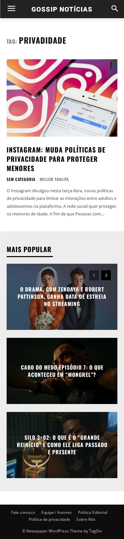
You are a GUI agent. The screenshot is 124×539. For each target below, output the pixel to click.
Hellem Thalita (54, 179)
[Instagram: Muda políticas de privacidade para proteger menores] (62, 98)
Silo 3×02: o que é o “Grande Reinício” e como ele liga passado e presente (62, 444)
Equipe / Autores (56, 512)
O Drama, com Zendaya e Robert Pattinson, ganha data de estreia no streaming (62, 296)
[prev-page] (94, 275)
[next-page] (106, 275)
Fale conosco (23, 512)
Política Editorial (92, 512)
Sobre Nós (86, 519)
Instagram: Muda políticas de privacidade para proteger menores (56, 159)
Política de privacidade (49, 519)
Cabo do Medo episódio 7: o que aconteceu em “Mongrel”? (62, 370)
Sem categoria (21, 179)
